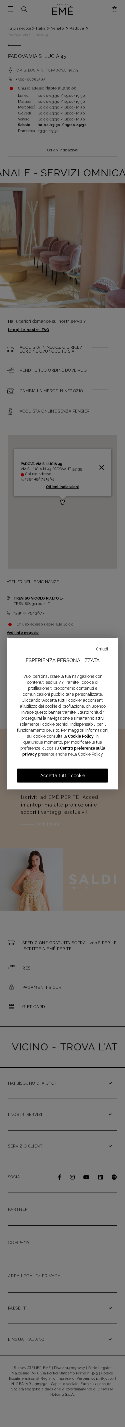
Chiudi (102, 649)
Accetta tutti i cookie (62, 775)
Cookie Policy (81, 736)
